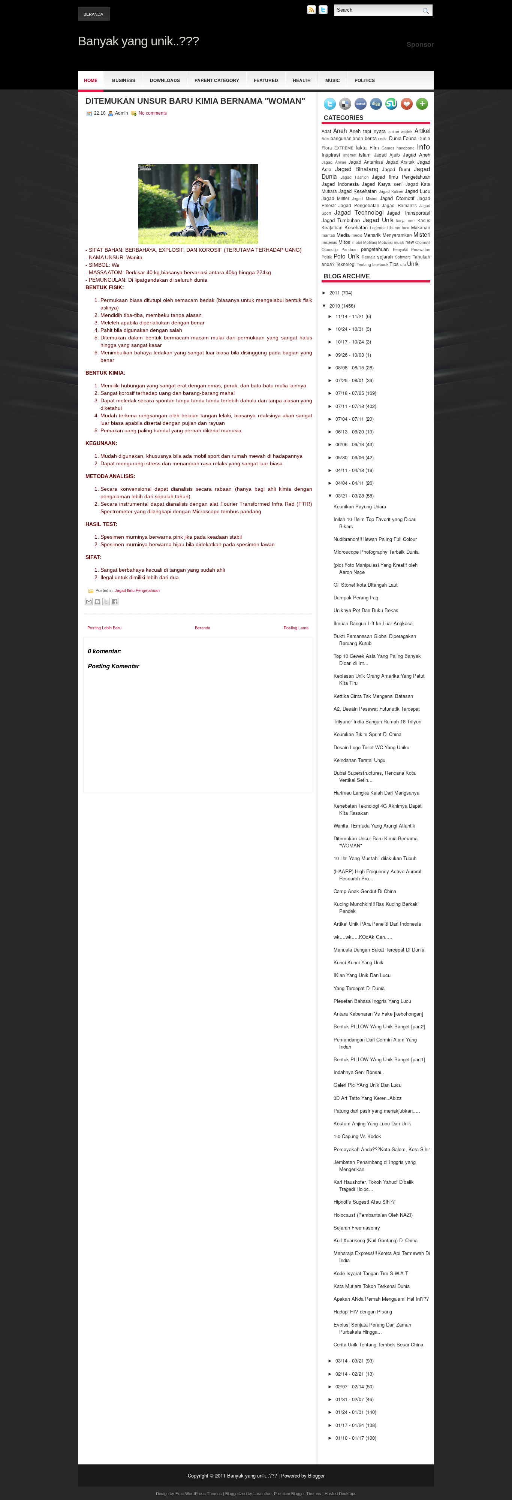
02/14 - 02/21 (350, 1373)
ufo (403, 264)
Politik (327, 257)
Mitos (344, 241)
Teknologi (346, 264)
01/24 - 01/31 (350, 1411)
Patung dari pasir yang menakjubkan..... (377, 1110)
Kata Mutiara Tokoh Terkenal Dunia (372, 1285)
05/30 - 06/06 (350, 457)
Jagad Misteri (364, 198)
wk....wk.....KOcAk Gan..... (363, 936)
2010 (335, 305)
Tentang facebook (372, 264)
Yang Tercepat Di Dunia (359, 988)
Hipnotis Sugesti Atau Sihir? (364, 1201)
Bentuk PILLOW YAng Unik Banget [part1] (379, 1059)
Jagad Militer (335, 198)
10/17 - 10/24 (350, 341)
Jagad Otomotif (397, 198)
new (410, 242)
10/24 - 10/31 (350, 328)
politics (365, 80)
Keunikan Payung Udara (360, 506)
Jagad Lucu (417, 190)
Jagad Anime (334, 162)
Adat (326, 131)
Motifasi (370, 242)
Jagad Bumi (396, 169)
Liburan (393, 227)
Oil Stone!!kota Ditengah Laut (366, 584)
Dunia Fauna (403, 138)
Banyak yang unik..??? (138, 41)
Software (403, 257)
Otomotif (422, 242)
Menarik (372, 234)
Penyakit (400, 249)
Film (374, 147)
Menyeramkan (397, 235)
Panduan (349, 249)
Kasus (424, 220)
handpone (406, 148)
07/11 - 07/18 (350, 405)
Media (343, 234)
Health (302, 80)
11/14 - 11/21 (350, 316)
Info (423, 146)
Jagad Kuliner (391, 191)
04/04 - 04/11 (350, 482)
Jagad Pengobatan (358, 205)
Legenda (378, 227)
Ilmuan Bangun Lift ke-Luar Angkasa (373, 623)
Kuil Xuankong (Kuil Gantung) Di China (376, 1240)
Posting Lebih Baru (104, 627)
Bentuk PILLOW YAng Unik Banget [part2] (379, 1026)
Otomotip (330, 249)
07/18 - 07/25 (350, 392)
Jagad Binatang (357, 168)
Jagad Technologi (358, 212)
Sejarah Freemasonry (357, 1227)
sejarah (385, 256)
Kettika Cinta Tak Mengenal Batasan (373, 695)
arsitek (406, 131)
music (332, 80)
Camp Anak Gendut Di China (365, 891)
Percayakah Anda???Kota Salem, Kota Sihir (382, 1149)
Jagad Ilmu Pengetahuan (137, 590)
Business (123, 80)
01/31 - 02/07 (350, 1399)
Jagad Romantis (399, 205)
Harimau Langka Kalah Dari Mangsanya (376, 792)
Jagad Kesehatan (357, 190)
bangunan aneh (347, 138)
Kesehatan (356, 227)
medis (357, 235)
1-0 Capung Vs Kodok (357, 1136)
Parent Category (217, 80)
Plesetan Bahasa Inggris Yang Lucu (372, 1000)
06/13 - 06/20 (350, 431)
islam (365, 154)
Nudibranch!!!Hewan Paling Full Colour (375, 538)
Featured (266, 80)
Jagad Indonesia (340, 183)
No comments (153, 113)
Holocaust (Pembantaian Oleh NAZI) (373, 1214)
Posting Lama (296, 627)
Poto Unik (346, 256)
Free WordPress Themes (198, 1493)
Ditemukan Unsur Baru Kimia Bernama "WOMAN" (195, 101)
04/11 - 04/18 (350, 470)
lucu (405, 227)
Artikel (422, 130)
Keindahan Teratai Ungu (359, 759)
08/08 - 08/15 (350, 367)
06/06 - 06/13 (350, 444)
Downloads (165, 80)
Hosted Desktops (340, 1493)
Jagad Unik (378, 219)
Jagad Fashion (355, 177)
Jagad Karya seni (382, 183)
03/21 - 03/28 (350, 495)
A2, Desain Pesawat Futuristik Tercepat (377, 708)
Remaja (369, 257)
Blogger (316, 1475)
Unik (413, 263)
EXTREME (343, 148)
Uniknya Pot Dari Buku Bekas (366, 610)
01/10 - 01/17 (350, 1437)
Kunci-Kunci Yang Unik (358, 962)
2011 (335, 292)
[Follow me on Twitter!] (324, 12)
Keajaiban (332, 227)
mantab (328, 235)
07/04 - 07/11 (350, 418)
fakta (361, 147)
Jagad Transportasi (408, 212)
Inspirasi (331, 154)
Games (388, 148)
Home (90, 80)
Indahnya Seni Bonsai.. (359, 1072)
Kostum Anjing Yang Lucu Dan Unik (372, 1123)
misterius (329, 242)
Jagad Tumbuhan (341, 220)
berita (371, 138)
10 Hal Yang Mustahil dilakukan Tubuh (375, 858)
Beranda (93, 14)
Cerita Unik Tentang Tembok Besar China (378, 1344)
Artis (325, 138)
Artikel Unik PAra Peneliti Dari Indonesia (377, 923)
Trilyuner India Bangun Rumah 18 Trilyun (377, 721)
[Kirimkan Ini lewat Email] (89, 601)
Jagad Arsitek (400, 162)
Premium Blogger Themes (297, 1493)
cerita (383, 138)
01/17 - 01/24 (350, 1424)
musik (399, 242)
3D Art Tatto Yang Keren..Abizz (368, 1097)
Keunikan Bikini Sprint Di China (367, 734)
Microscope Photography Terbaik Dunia (376, 551)
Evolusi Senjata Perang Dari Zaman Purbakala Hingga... (372, 1328)
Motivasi (385, 242)
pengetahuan (375, 248)
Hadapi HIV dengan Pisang (363, 1311)
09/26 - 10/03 (350, 354)
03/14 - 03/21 (350, 1360)
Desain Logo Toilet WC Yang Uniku (371, 747)
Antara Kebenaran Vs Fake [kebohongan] (378, 1013)
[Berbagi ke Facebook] (114, 601)
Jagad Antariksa (366, 162)
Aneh (340, 130)
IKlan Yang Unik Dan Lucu (362, 975)
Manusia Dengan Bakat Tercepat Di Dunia (379, 949)
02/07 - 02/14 (350, 1386)
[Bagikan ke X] (106, 601)
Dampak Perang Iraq (356, 597)
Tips (394, 263)
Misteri (421, 234)
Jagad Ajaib (387, 155)
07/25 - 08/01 (350, 380)
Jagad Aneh (417, 154)
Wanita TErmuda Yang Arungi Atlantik (374, 825)
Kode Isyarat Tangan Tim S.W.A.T (371, 1273)
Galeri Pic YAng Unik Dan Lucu (367, 1084)
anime (393, 131)
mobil (357, 242)
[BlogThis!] (97, 601)
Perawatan (420, 249)
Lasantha (261, 1493)
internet (349, 155)
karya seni (405, 220)
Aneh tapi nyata (367, 130)
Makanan (420, 227)
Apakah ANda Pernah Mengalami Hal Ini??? (381, 1298)
